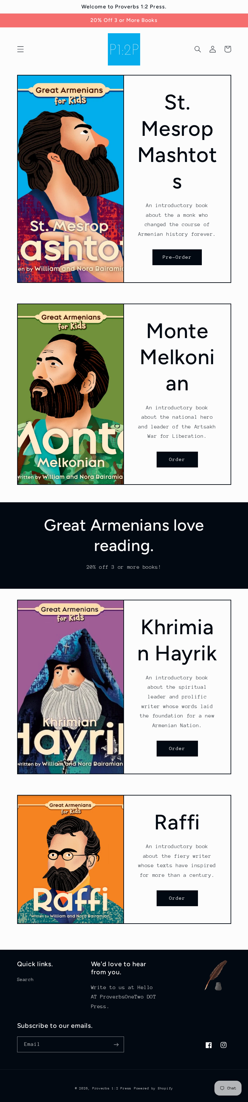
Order (177, 459)
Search (25, 979)
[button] (20, 49)
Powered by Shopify (153, 1088)
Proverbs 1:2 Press (111, 1088)
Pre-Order (177, 257)
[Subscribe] (116, 1044)
